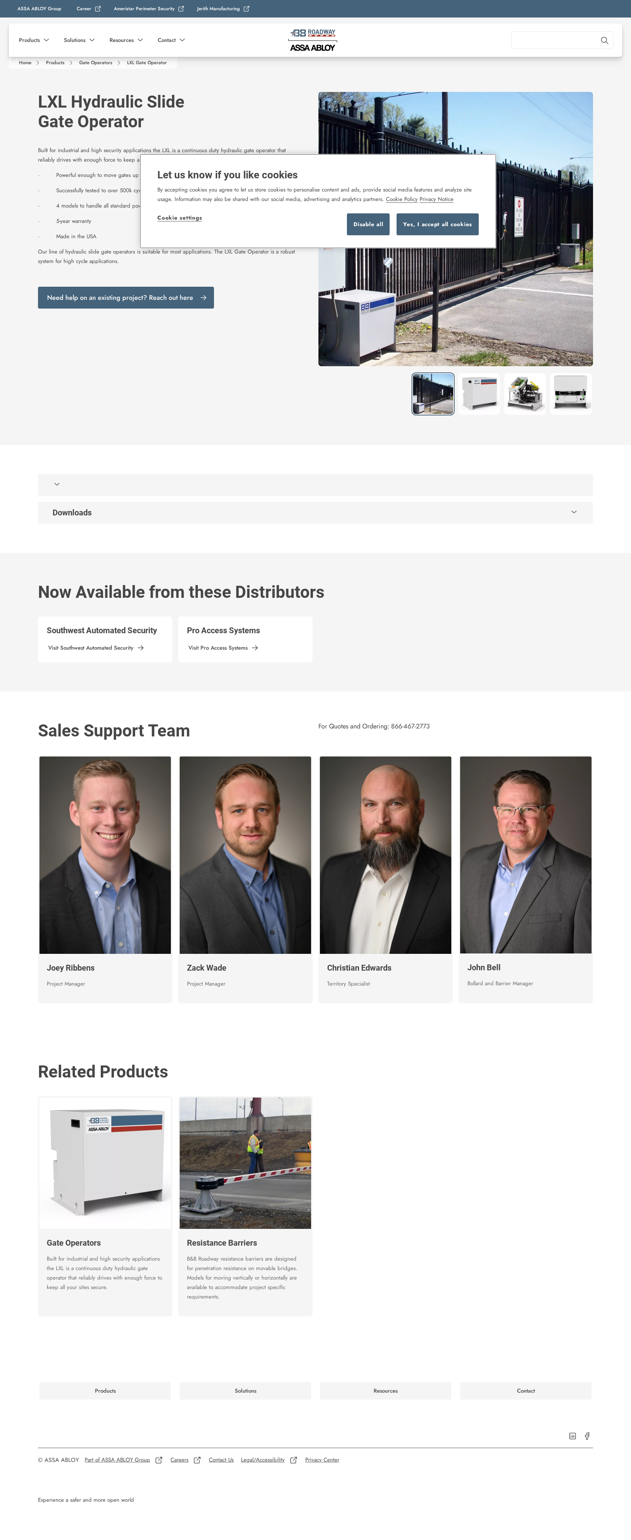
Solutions (74, 40)
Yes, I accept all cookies (437, 224)
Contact (167, 40)
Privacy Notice (437, 199)
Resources (122, 40)
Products (29, 40)
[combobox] (562, 40)
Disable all (368, 224)
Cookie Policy (402, 199)
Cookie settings (179, 218)
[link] (89, 8)
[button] (46, 40)
